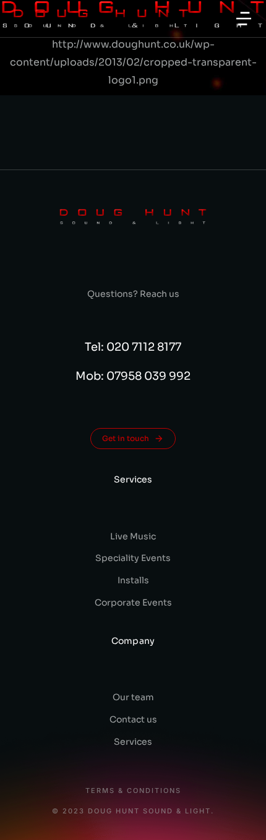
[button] (244, 18)
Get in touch (125, 438)
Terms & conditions (133, 791)
